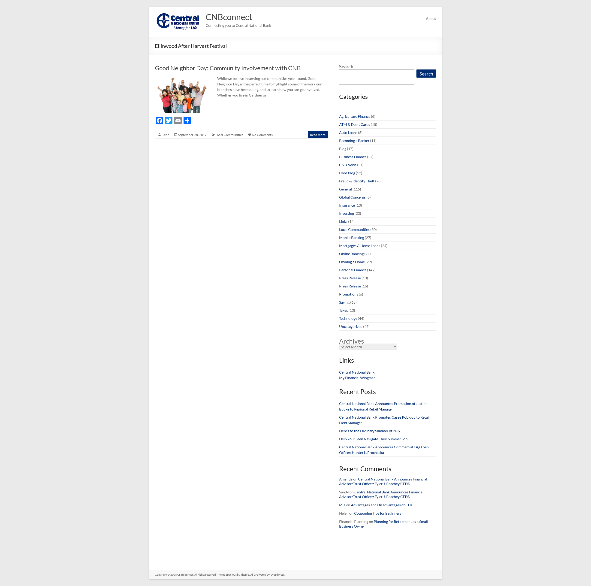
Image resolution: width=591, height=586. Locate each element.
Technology (348, 318)
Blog (342, 148)
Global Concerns (352, 197)
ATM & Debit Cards (354, 124)
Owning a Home (352, 262)
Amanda (346, 479)
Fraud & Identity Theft (356, 181)
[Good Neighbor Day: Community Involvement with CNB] (182, 78)
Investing (346, 213)
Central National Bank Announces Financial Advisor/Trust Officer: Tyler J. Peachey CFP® (383, 481)
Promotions (348, 294)
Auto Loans (348, 132)
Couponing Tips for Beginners (377, 513)
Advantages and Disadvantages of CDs (381, 505)
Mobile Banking (351, 237)
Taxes (343, 310)
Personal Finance (352, 270)
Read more (318, 135)
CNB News (347, 165)
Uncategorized (350, 326)
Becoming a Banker (354, 140)
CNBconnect (229, 17)
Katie (165, 135)
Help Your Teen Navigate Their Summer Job (373, 439)
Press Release (350, 278)
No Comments (262, 135)
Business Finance (352, 156)
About (431, 18)
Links (343, 221)
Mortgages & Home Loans (359, 245)
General (345, 189)
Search (346, 66)
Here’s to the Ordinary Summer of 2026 (370, 431)
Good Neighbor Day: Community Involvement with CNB (228, 68)
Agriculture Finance (354, 116)
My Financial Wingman (357, 377)
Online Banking (351, 253)
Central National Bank (356, 372)
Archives (351, 341)
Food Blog (347, 173)
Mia (342, 505)
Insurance (347, 205)
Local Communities (229, 135)
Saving (344, 302)
